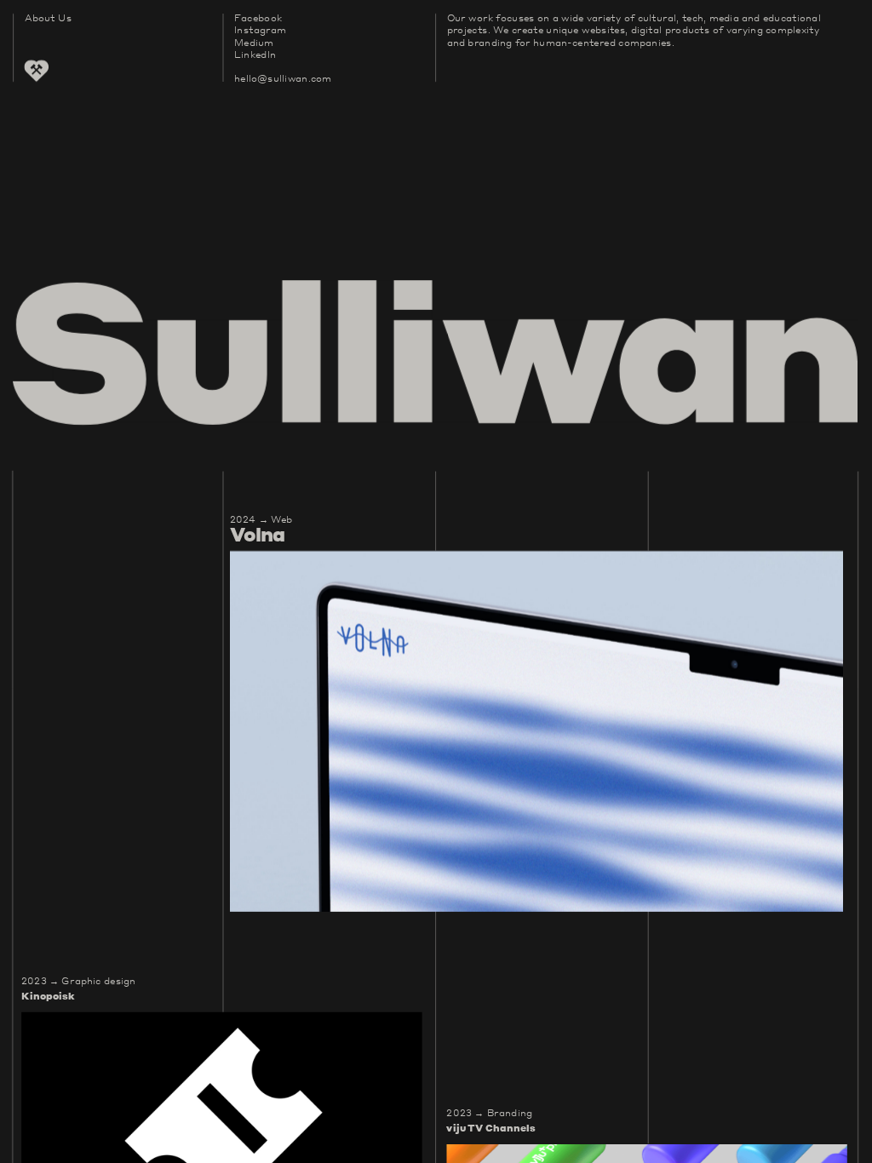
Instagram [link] (260, 29)
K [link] (26, 995)
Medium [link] (253, 42)
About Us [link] (48, 17)
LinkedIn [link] (255, 54)
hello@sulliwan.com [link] (282, 77)
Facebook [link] (258, 17)
